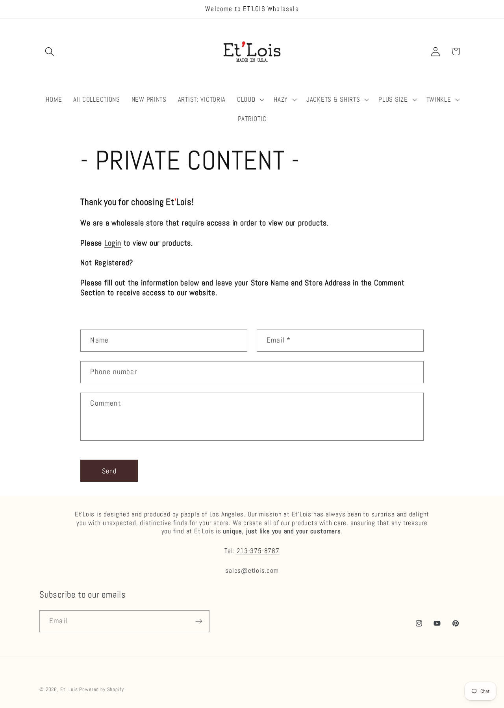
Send (109, 470)
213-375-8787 (258, 550)
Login (112, 243)
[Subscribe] (198, 621)
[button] (49, 51)
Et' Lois (69, 689)
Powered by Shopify (101, 689)
